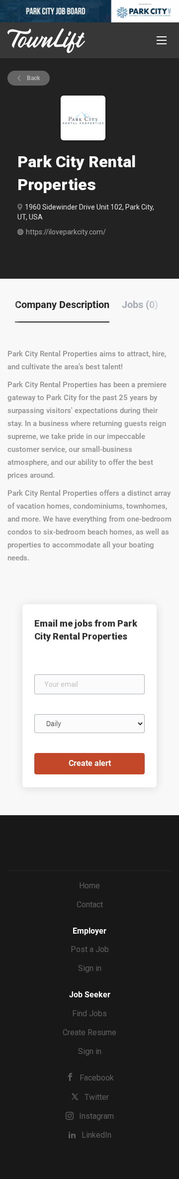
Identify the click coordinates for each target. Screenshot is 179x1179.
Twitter (97, 1097)
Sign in (89, 968)
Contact (90, 904)
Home (89, 885)
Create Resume (89, 1032)
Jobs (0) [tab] (140, 305)
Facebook (97, 1077)
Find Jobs (89, 1013)
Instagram (96, 1116)
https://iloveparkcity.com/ (66, 232)
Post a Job (90, 949)
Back (32, 78)
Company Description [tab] (62, 305)
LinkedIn (96, 1135)
